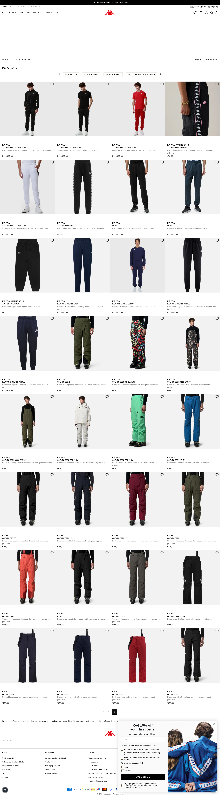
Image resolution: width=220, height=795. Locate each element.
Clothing (13, 60)
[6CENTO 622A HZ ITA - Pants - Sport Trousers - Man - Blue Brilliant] (169, 454)
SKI (28, 13)
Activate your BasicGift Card (55, 758)
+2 (20, 142)
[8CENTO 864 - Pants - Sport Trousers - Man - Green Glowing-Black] (71, 689)
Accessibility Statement (96, 777)
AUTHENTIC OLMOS (21, 304)
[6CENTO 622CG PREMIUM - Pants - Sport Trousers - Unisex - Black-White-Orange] (114, 376)
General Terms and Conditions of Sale (102, 773)
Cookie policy (93, 766)
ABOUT (203, 7)
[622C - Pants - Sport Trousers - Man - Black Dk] (177, 532)
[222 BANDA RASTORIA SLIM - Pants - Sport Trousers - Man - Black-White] (4, 142)
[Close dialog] (214, 724)
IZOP (134, 225)
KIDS (22, 13)
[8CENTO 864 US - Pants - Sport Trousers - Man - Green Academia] (114, 610)
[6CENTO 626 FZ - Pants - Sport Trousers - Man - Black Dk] (4, 532)
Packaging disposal (52, 766)
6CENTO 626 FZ (25, 539)
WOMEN (12, 13)
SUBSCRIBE (143, 777)
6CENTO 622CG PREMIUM (135, 382)
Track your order (8, 758)
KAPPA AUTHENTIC (17, 7)
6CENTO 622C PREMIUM (81, 460)
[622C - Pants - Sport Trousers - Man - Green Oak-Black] (173, 532)
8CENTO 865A (26, 694)
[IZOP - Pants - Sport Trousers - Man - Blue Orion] (118, 220)
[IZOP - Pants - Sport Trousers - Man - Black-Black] (114, 220)
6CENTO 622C (191, 539)
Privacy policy (93, 762)
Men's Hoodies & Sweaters (141, 74)
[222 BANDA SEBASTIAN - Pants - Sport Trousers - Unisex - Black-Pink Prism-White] (169, 142)
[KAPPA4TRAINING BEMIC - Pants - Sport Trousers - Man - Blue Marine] (114, 298)
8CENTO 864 (78, 696)
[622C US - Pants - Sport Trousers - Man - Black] (63, 532)
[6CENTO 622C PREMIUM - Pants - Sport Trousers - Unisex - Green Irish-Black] (63, 454)
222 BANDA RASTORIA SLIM (26, 147)
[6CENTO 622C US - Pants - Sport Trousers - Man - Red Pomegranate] (71, 532)
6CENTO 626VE (82, 382)
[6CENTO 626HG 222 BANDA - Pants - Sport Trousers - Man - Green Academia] (173, 376)
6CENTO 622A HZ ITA (188, 460)
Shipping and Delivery (10, 766)
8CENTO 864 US (136, 618)
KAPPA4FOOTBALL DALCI (80, 305)
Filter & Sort (211, 60)
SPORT (49, 13)
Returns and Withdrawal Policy (13, 762)
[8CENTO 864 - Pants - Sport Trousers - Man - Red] (114, 689)
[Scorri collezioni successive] (160, 73)
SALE (58, 13)
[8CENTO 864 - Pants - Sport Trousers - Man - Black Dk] (169, 689)
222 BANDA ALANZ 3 (80, 225)
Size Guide (6, 769)
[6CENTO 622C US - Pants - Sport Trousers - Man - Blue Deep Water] (67, 532)
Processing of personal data (98, 769)
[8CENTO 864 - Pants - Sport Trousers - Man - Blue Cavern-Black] (63, 689)
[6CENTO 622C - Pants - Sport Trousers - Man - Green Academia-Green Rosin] (169, 532)
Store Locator (50, 769)
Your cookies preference (97, 758)
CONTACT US (213, 7)
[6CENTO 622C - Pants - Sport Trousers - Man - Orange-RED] (181, 532)
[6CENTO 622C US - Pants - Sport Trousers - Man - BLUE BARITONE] (59, 532)
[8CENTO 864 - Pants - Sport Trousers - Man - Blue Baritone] (59, 689)
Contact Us (49, 762)
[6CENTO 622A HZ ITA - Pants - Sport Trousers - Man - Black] (173, 454)
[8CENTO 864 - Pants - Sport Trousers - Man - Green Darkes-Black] (67, 689)
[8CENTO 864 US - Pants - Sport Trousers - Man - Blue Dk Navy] (122, 610)
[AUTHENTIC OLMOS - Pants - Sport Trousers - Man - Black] (4, 298)
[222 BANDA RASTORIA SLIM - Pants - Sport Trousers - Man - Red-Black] (8, 142)
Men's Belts (71, 74)
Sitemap (5, 777)
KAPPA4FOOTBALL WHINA (192, 305)
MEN (4, 13)
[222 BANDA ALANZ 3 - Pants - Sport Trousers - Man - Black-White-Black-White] (59, 220)
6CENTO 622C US (79, 538)
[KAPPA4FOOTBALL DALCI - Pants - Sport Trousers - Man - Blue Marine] (59, 298)
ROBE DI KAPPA (34, 7)
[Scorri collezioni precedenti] (59, 73)
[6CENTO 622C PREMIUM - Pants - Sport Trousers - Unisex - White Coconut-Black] (59, 454)
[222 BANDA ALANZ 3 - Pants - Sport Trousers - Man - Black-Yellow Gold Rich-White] (63, 220)
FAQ (3, 773)
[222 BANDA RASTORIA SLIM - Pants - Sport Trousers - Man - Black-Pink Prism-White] (16, 142)
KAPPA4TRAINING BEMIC (133, 304)
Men (4, 60)
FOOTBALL (38, 13)
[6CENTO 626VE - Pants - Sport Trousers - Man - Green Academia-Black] (59, 376)
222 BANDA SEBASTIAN (189, 149)
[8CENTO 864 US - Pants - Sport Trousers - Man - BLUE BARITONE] (118, 610)
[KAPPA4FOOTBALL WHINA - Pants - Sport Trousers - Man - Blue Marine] (173, 298)
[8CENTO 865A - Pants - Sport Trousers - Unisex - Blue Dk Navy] (4, 689)
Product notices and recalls (98, 781)
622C (81, 616)
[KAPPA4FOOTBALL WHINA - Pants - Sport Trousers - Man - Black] (169, 298)
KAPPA (4, 7)
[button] (5, 790)
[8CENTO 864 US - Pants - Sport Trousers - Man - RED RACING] (126, 610)
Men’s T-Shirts (113, 74)
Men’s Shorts (91, 74)
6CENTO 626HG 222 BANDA (188, 383)
